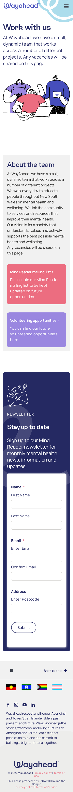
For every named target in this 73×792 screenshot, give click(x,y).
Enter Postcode (25, 599)
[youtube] (25, 705)
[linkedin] (33, 705)
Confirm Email (23, 566)
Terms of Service (46, 787)
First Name (20, 495)
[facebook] (8, 705)
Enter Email (21, 548)
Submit (23, 627)
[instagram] (16, 705)
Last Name (20, 515)
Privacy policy (43, 773)
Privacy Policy (25, 787)
